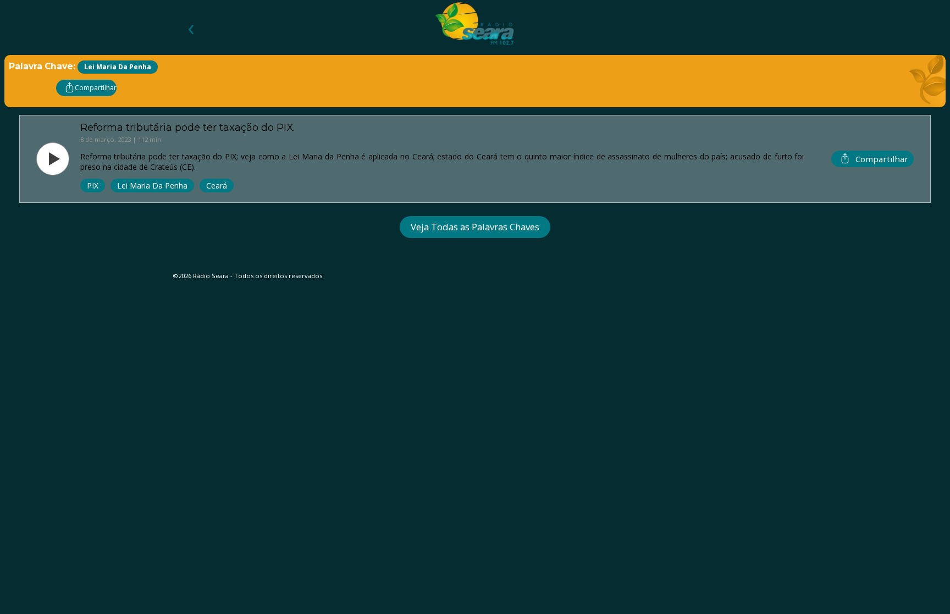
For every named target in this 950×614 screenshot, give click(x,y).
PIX (92, 185)
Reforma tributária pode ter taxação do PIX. (187, 127)
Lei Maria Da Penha (152, 185)
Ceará (216, 185)
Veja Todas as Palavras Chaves (475, 226)
